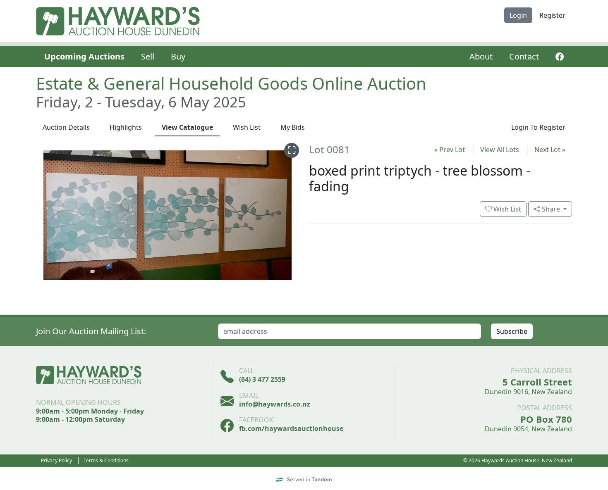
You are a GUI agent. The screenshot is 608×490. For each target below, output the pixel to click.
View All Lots (499, 149)
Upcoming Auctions (84, 56)
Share (551, 209)
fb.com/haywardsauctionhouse (291, 428)
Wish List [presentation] (247, 127)
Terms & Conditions (106, 460)
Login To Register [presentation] (538, 127)
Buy (178, 56)
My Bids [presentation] (292, 127)
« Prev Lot (449, 149)
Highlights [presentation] (126, 127)
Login (518, 15)
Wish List (506, 209)
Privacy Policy (56, 460)
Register (552, 15)
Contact (524, 56)
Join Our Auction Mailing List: (91, 331)
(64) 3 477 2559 (262, 379)
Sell (147, 56)
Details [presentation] (66, 127)
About (481, 56)
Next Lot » (549, 149)
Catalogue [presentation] (187, 127)
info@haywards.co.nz (274, 404)
